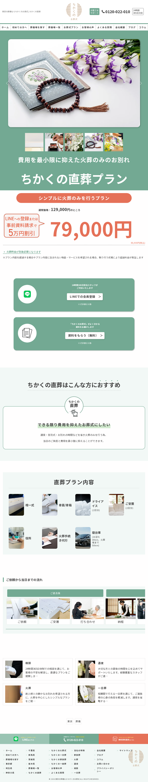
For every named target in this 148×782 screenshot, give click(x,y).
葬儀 (78, 721)
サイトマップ (126, 750)
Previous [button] (7, 83)
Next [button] (141, 83)
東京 (69, 721)
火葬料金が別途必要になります (24, 251)
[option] (74, 83)
